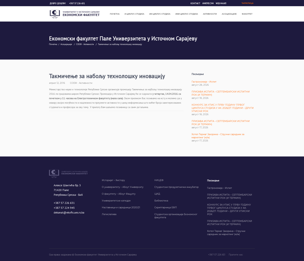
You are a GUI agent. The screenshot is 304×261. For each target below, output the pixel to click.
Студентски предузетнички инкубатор (176, 187)
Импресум (208, 3)
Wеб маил (221, 3)
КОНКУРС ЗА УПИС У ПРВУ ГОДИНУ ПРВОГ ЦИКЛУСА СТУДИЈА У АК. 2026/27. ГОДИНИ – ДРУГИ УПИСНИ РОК (223, 108)
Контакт (195, 3)
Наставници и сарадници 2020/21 (121, 207)
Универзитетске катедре (116, 200)
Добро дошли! (58, 3)
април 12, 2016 (57, 83)
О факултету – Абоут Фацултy (119, 193)
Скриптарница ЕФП (165, 207)
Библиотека (161, 200)
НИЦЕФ (159, 180)
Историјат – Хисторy (113, 180)
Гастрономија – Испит (204, 81)
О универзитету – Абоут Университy (122, 187)
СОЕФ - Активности (85, 44)
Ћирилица (248, 3)
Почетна (53, 44)
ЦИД (157, 193)
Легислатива (109, 214)
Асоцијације (66, 44)
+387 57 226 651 (77, 3)
